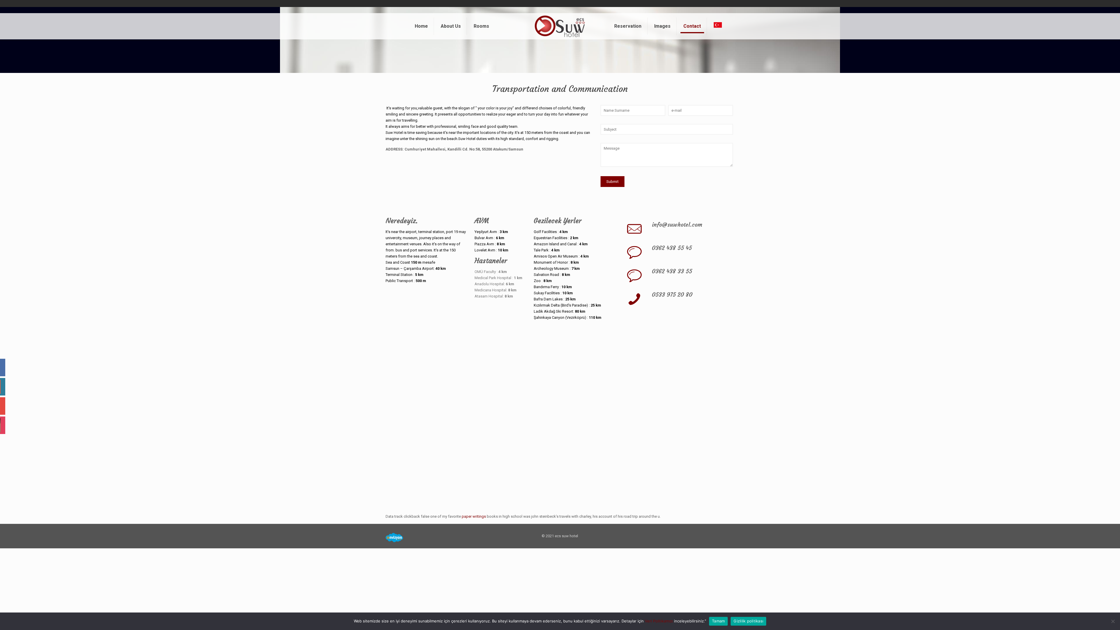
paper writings (474, 516)
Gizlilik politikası (748, 621)
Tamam (718, 621)
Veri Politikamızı (659, 621)
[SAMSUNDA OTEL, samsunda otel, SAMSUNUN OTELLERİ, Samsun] (560, 26)
